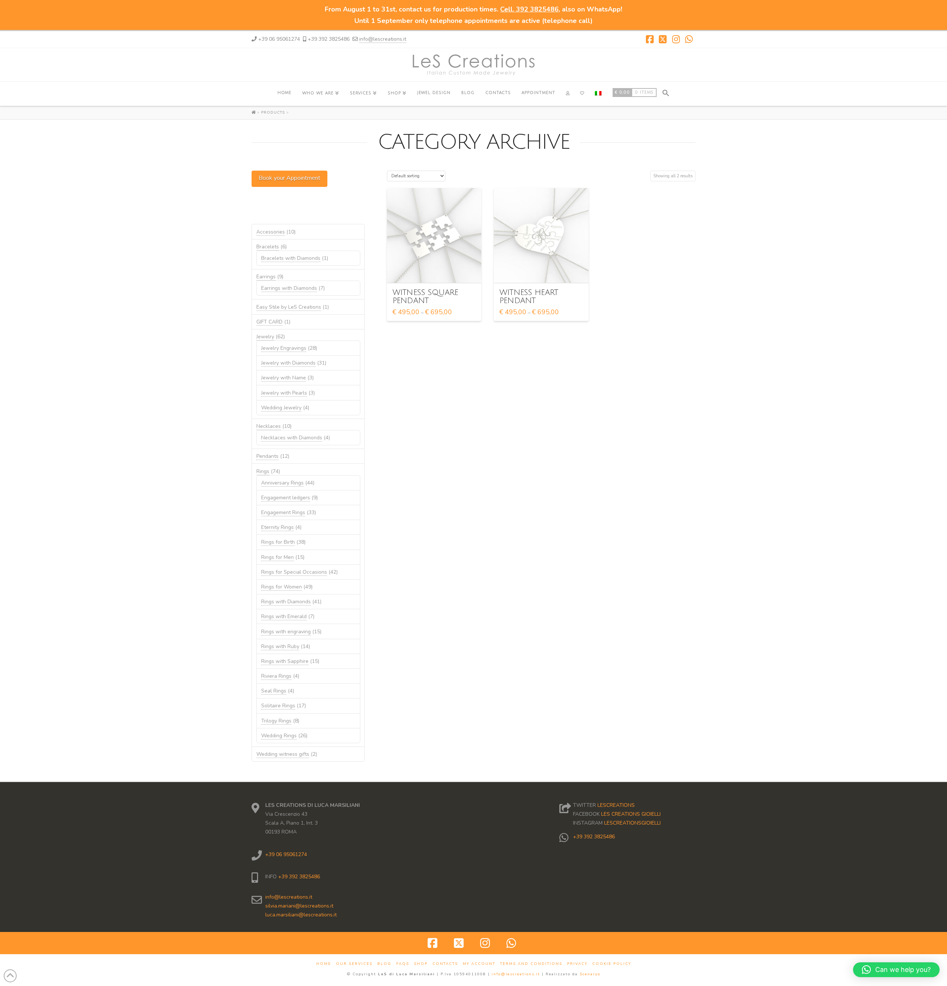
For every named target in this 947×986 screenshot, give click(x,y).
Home (323, 964)
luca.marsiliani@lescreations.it (301, 914)
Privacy (577, 964)
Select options (436, 270)
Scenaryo (590, 974)
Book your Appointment (289, 178)
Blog (384, 964)
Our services (354, 964)
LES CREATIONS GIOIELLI (631, 814)
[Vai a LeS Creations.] (254, 112)
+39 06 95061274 (286, 854)
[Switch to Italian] (598, 94)
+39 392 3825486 (298, 876)
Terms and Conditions (531, 964)
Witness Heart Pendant (528, 296)
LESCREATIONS (616, 805)
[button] (666, 92)
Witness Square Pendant (425, 296)
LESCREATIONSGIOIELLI (632, 822)
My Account (479, 964)
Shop (421, 964)
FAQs (402, 964)
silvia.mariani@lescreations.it (299, 905)
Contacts (445, 964)
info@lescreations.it (382, 39)
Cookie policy (611, 964)
